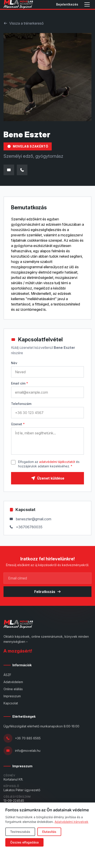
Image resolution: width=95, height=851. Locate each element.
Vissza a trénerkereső (26, 23)
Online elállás (13, 689)
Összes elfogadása (24, 842)
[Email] (9, 170)
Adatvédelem (13, 682)
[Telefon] (22, 170)
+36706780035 (29, 527)
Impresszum (12, 696)
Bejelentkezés (67, 4)
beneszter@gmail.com (33, 519)
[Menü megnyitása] (87, 4)
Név (14, 363)
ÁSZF (7, 675)
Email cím (19, 383)
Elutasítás (49, 832)
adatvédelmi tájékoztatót (57, 462)
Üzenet (18, 424)
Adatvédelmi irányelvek (71, 822)
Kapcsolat (11, 703)
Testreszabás (20, 832)
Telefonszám (21, 404)
